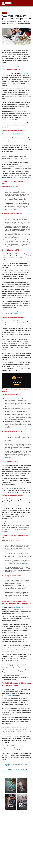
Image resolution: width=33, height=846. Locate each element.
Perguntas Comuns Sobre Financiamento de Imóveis (14, 312)
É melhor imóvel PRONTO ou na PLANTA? (16, 765)
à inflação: (14, 233)
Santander (4, 772)
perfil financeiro (9, 695)
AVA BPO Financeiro (10, 770)
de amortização (26, 73)
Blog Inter (18, 770)
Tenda (27, 770)
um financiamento (17, 607)
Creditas (23, 770)
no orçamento (25, 563)
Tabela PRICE (16, 134)
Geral (4, 12)
